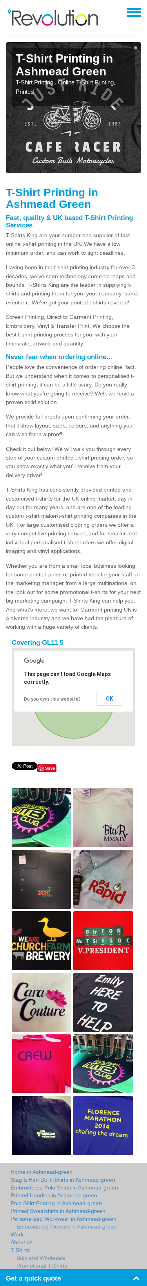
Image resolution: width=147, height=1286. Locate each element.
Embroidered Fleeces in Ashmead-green (66, 1226)
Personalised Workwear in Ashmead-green (63, 1219)
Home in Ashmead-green (42, 1172)
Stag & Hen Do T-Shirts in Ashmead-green (63, 1180)
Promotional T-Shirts (41, 1266)
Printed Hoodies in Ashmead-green (54, 1195)
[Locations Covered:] (9, 11)
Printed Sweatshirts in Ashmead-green (58, 1211)
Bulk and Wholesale (40, 1258)
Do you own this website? (52, 699)
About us (22, 1242)
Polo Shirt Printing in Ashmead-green (56, 1203)
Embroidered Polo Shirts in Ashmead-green (64, 1187)
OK (109, 699)
